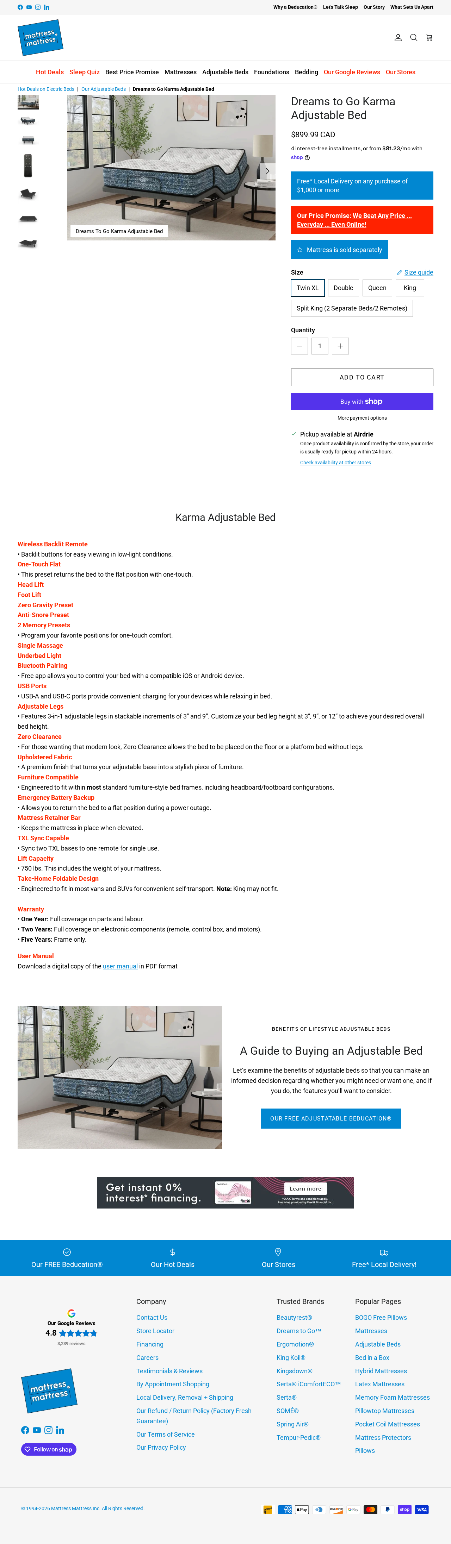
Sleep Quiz (84, 72)
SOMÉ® (288, 1410)
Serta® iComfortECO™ (309, 1384)
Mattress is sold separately (344, 249)
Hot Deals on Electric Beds (46, 89)
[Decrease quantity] (299, 346)
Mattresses (181, 72)
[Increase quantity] (340, 346)
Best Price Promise (132, 72)
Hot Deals (50, 72)
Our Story (374, 7)
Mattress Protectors (383, 1437)
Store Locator (155, 1331)
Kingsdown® (295, 1371)
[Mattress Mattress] (40, 38)
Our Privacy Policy (161, 1447)
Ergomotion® (295, 1344)
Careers (147, 1357)
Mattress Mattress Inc (75, 1508)
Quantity (303, 330)
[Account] (396, 37)
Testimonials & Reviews (169, 1371)
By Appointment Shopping (172, 1384)
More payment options (362, 418)
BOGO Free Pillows (381, 1317)
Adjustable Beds (225, 72)
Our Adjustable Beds (103, 89)
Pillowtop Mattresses (384, 1410)
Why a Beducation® (295, 7)
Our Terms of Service (165, 1434)
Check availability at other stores (335, 463)
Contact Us (151, 1317)
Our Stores (400, 72)
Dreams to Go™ (299, 1331)
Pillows (365, 1450)
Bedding (306, 72)
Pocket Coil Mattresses (387, 1424)
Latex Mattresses (379, 1384)
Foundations (271, 72)
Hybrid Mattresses (381, 1371)
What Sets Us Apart (411, 7)
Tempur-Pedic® (299, 1437)
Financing (149, 1344)
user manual (120, 966)
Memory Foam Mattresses (392, 1397)
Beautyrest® (294, 1317)
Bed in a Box (372, 1357)
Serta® (287, 1397)
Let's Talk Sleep (340, 7)
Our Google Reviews (352, 72)
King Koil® (291, 1357)
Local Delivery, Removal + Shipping (184, 1397)
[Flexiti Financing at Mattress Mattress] (225, 1206)
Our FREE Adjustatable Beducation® (331, 1118)
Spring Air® (293, 1424)
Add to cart (362, 377)
